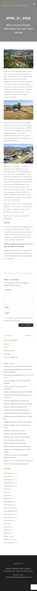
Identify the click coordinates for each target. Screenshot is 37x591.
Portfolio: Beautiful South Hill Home (15, 443)
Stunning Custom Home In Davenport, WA (16, 437)
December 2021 (9, 480)
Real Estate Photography (25, 273)
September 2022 (9, 473)
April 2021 (7, 495)
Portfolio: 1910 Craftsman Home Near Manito (18, 392)
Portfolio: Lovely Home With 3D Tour (15, 407)
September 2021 (9, 486)
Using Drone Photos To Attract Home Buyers (18, 422)
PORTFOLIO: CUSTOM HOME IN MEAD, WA (18, 460)
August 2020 (8, 520)
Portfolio (8, 351)
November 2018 (9, 542)
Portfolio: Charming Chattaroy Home (15, 434)
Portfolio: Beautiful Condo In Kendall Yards (17, 413)
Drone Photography (10, 273)
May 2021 (7, 492)
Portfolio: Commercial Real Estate (14, 430)
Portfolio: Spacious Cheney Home (14, 440)
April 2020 (7, 533)
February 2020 (9, 539)
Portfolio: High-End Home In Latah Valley (16, 400)
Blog (6, 344)
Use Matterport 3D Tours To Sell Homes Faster (18, 366)
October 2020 (9, 514)
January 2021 (8, 505)
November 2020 (9, 511)
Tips (5, 354)
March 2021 (8, 498)
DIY (5, 347)
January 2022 (8, 476)
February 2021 (9, 502)
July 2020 (7, 524)
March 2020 (8, 536)
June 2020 (7, 527)
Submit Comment (26, 325)
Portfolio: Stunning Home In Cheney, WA (16, 464)
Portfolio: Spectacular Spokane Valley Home (17, 446)
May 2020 (7, 530)
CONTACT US (18, 563)
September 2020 (9, 517)
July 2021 (7, 489)
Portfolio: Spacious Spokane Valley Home (16, 410)
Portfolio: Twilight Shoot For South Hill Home (18, 404)
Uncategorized (10, 357)
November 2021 (9, 483)
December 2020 (9, 508)
